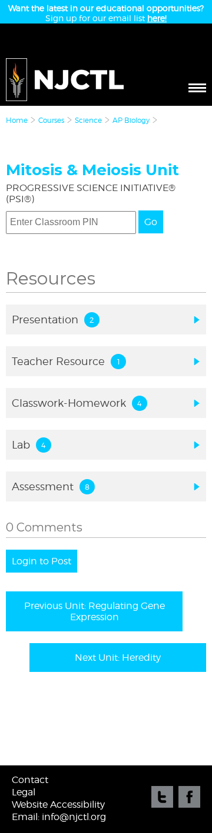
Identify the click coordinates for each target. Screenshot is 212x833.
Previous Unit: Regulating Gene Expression (94, 611)
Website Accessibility (58, 804)
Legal (23, 792)
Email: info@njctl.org (59, 816)
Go (150, 222)
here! (157, 18)
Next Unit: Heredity (118, 657)
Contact (30, 779)
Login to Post (41, 561)
